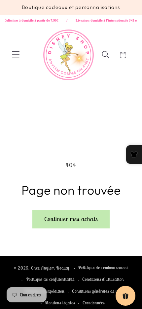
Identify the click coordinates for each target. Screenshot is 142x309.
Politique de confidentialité (50, 279)
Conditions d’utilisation (103, 279)
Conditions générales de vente (98, 291)
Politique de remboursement (103, 268)
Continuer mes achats (71, 219)
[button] (16, 55)
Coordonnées (94, 303)
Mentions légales (60, 303)
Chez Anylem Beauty (50, 268)
